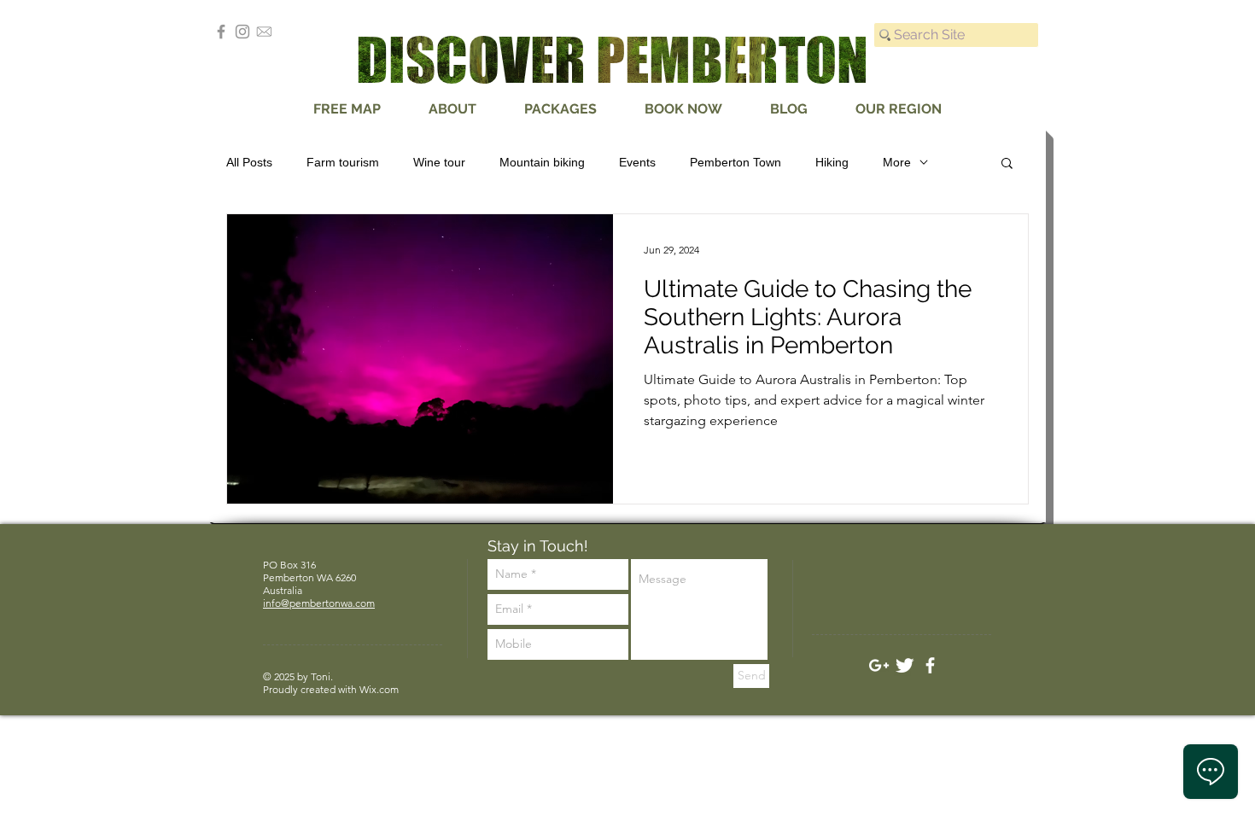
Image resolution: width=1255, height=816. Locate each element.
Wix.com (379, 689)
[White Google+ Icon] (879, 665)
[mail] (263, 31)
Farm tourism (342, 162)
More (897, 162)
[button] (1007, 164)
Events (637, 162)
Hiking (832, 162)
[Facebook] (221, 31)
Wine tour (439, 162)
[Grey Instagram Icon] (242, 31)
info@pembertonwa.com (319, 603)
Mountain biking (542, 162)
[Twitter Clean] (904, 665)
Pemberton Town (735, 162)
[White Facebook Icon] (930, 665)
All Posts (249, 162)
